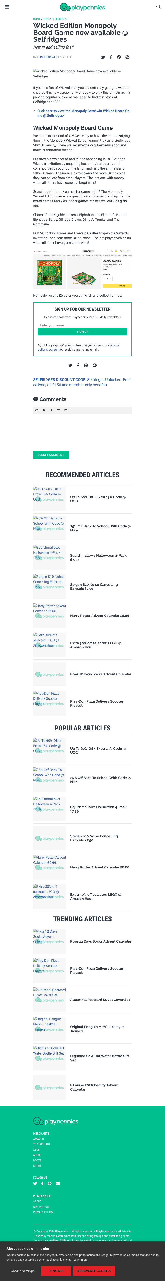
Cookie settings (23, 1271)
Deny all (56, 1271)
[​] (82, 430)
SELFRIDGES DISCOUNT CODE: (60, 379)
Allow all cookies (94, 1271)
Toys (46, 19)
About (37, 1201)
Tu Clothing (41, 1144)
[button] (36, 410)
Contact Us (41, 1206)
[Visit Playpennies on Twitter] (35, 1184)
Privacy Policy (43, 1212)
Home (37, 19)
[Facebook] (110, 57)
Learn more (80, 1259)
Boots (37, 1160)
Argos (37, 1155)
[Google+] (127, 57)
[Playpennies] (82, 7)
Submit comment (51, 455)
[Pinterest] (119, 57)
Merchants (41, 1133)
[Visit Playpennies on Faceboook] (42, 1184)
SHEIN (37, 1165)
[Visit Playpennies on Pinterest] (50, 1184)
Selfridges (59, 19)
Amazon (38, 1139)
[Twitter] (103, 57)
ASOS (36, 1149)
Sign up (82, 331)
